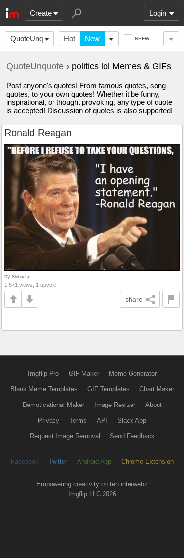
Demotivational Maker (53, 404)
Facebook (25, 461)
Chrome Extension (147, 461)
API (102, 420)
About (153, 404)
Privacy (48, 420)
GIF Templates (108, 389)
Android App (94, 461)
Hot (69, 38)
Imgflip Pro (43, 373)
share (134, 299)
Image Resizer (114, 404)
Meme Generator (133, 373)
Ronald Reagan (38, 132)
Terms (78, 420)
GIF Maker (84, 373)
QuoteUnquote (32, 38)
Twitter (58, 461)
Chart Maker (156, 389)
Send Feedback (132, 436)
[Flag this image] (171, 299)
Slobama (20, 276)
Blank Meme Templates (44, 389)
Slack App (131, 420)
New (92, 38)
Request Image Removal (65, 436)
